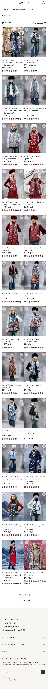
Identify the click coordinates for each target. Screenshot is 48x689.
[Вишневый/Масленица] (29, 581)
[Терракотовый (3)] (25, 583)
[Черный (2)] (20, 119)
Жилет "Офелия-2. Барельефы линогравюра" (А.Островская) (12, 62)
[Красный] (14, 119)
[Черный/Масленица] (29, 583)
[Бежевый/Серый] (27, 581)
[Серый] (9, 71)
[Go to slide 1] (5, 55)
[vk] (14, 679)
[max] (9, 679)
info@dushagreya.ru (11, 626)
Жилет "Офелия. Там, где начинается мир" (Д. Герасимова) (34, 526)
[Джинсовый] (7, 71)
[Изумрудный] (36, 581)
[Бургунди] (27, 71)
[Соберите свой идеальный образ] (4, 30)
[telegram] (4, 679)
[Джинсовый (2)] (5, 71)
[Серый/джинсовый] (40, 581)
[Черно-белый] (36, 71)
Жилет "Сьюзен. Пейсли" (34, 573)
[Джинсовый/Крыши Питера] (32, 581)
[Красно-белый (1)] (38, 581)
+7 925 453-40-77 (9, 623)
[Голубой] (29, 71)
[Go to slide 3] (15, 55)
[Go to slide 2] (10, 55)
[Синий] (45, 581)
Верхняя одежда (18, 9)
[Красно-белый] (11, 119)
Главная (5, 9)
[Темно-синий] (11, 71)
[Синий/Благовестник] (43, 581)
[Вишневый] (5, 119)
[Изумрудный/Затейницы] (34, 581)
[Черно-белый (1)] (38, 119)
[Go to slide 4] (20, 55)
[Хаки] (11, 164)
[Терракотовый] (14, 71)
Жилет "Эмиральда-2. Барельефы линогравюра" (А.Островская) (12, 110)
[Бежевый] (25, 71)
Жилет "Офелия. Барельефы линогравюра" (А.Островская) (35, 62)
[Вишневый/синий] (2, 71)
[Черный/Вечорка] (27, 583)
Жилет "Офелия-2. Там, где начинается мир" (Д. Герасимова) (34, 478)
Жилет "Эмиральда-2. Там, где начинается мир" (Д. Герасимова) (12, 526)
